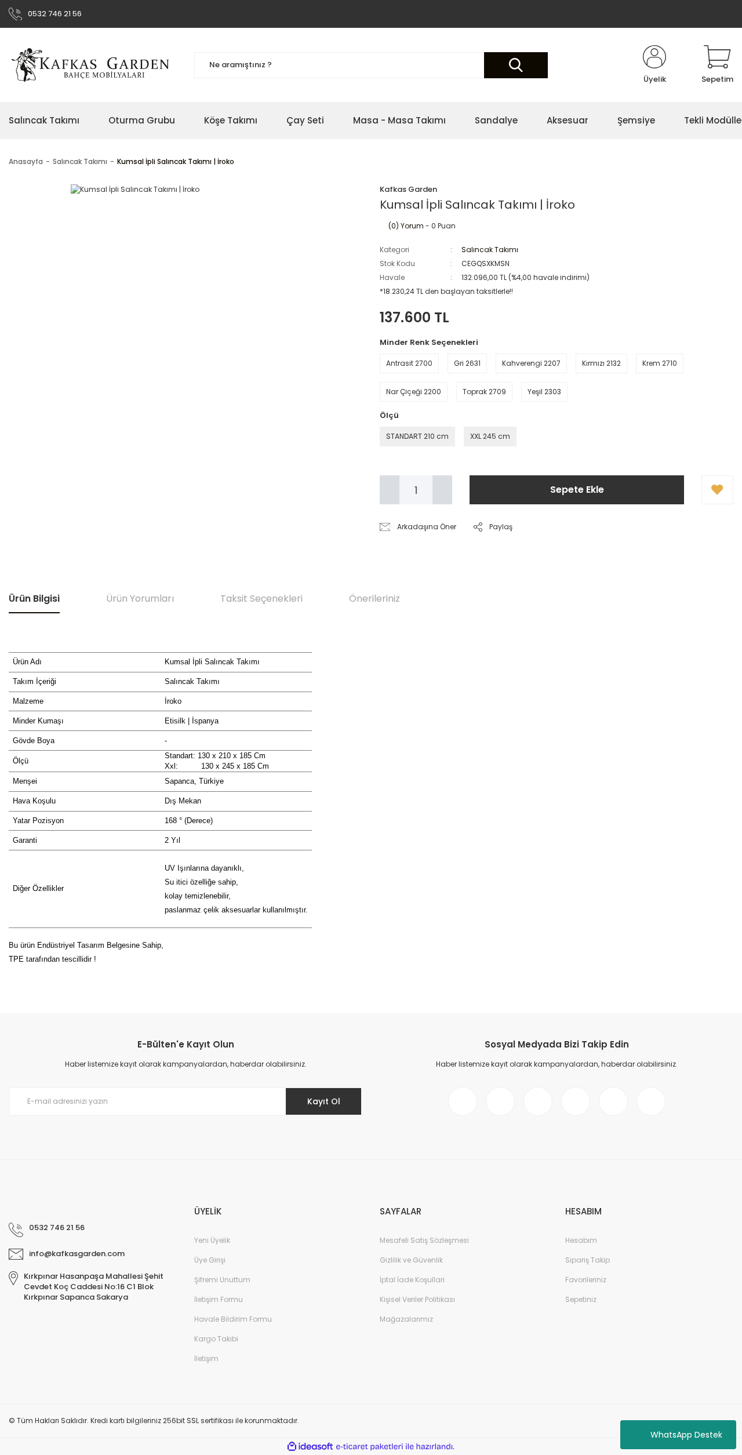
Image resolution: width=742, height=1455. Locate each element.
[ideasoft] (310, 1446)
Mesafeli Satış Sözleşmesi (424, 1240)
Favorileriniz (585, 1280)
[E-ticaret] (369, 1446)
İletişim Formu (218, 1299)
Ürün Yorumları (140, 598)
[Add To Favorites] (717, 489)
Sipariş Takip (587, 1260)
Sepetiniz (580, 1299)
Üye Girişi (209, 1260)
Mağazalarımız (406, 1319)
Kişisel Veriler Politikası (417, 1299)
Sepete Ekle (577, 489)
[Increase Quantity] (442, 489)
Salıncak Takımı (489, 249)
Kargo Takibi (216, 1339)
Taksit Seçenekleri (261, 598)
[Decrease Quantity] (389, 489)
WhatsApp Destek (686, 1435)
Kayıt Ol (323, 1101)
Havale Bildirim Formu (233, 1319)
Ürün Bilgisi (34, 598)
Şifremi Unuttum (222, 1280)
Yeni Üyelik (212, 1240)
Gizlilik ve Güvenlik (411, 1260)
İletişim (206, 1358)
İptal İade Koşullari (412, 1280)
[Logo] (92, 65)
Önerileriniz (374, 598)
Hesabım (581, 1240)
